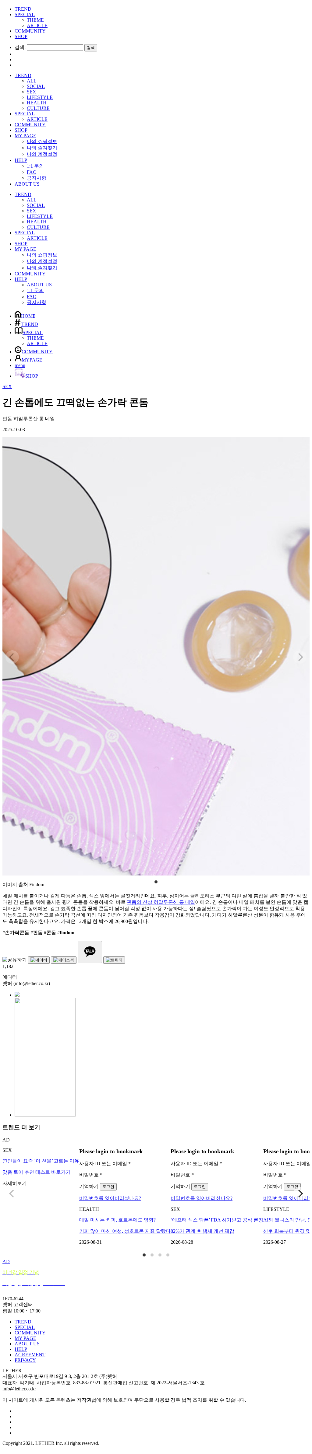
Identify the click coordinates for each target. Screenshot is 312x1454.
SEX (31, 91)
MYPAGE (32, 359)
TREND (23, 9)
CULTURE (38, 108)
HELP (21, 160)
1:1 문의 (35, 166)
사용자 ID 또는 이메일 (105, 1163)
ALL (32, 80)
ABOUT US (27, 184)
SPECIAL (25, 14)
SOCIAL (36, 86)
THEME (35, 20)
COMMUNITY (30, 30)
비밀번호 (90, 1174)
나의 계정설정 (42, 154)
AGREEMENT (30, 1354)
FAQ (32, 172)
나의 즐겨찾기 (42, 147)
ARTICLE (37, 25)
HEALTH (37, 102)
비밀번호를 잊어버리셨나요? (110, 1198)
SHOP (21, 36)
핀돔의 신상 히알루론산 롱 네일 (161, 902)
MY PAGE (25, 135)
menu (20, 365)
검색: (20, 47)
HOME (28, 316)
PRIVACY (25, 1360)
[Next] (300, 1193)
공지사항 (36, 177)
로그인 (108, 1186)
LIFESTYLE (40, 97)
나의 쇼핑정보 (42, 141)
